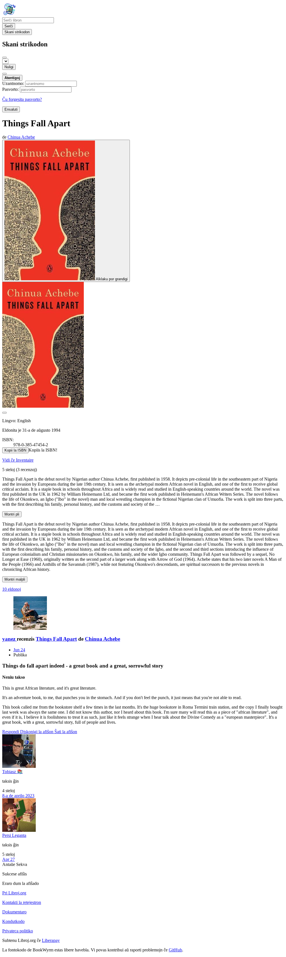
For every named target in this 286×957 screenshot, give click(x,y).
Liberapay (51, 940)
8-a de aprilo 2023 (18, 795)
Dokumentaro (14, 911)
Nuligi (8, 67)
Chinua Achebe (102, 639)
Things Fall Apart (56, 639)
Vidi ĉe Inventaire (18, 460)
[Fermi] (4, 57)
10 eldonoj (11, 589)
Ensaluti (11, 109)
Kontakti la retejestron (21, 902)
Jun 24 (19, 649)
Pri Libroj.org (14, 892)
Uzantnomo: (13, 83)
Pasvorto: (10, 89)
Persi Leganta (14, 835)
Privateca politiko (17, 930)
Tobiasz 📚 (12, 771)
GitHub (175, 949)
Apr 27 (8, 859)
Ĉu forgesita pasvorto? (22, 99)
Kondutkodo (13, 921)
